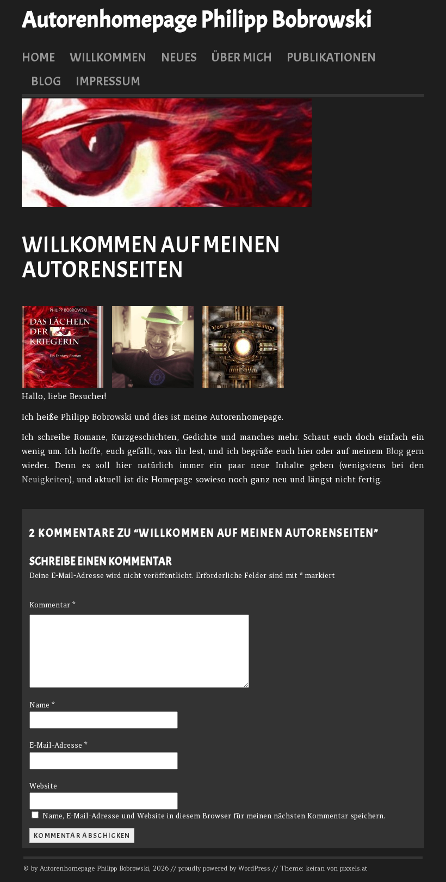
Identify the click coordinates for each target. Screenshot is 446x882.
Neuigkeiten (46, 480)
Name (41, 705)
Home (38, 57)
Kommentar (52, 605)
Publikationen (331, 57)
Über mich (241, 57)
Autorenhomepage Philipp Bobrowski (197, 19)
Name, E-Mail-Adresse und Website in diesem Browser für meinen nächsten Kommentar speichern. (213, 816)
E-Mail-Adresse (58, 745)
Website (43, 786)
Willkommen (108, 57)
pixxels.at (353, 868)
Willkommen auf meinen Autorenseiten (151, 257)
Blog (46, 81)
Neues (179, 57)
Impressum (108, 81)
